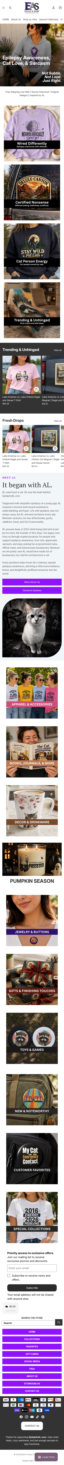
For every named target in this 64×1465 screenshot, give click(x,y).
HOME (5, 19)
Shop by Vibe (30, 19)
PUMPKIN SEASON (32, 881)
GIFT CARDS (32, 1354)
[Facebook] (21, 1417)
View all (58, 350)
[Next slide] (58, 382)
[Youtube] (32, 1417)
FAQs (32, 1368)
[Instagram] (26, 1417)
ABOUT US (32, 1376)
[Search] (10, 7)
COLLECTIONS (32, 1339)
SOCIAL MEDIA (32, 1361)
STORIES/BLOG (32, 1383)
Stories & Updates (32, 590)
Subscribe (32, 1287)
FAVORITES (32, 1346)
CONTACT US (32, 1391)
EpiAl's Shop (26, 1454)
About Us (16, 19)
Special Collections (48, 19)
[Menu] (3, 7)
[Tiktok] (37, 1417)
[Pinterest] (43, 1417)
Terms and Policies (32, 1461)
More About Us (32, 582)
